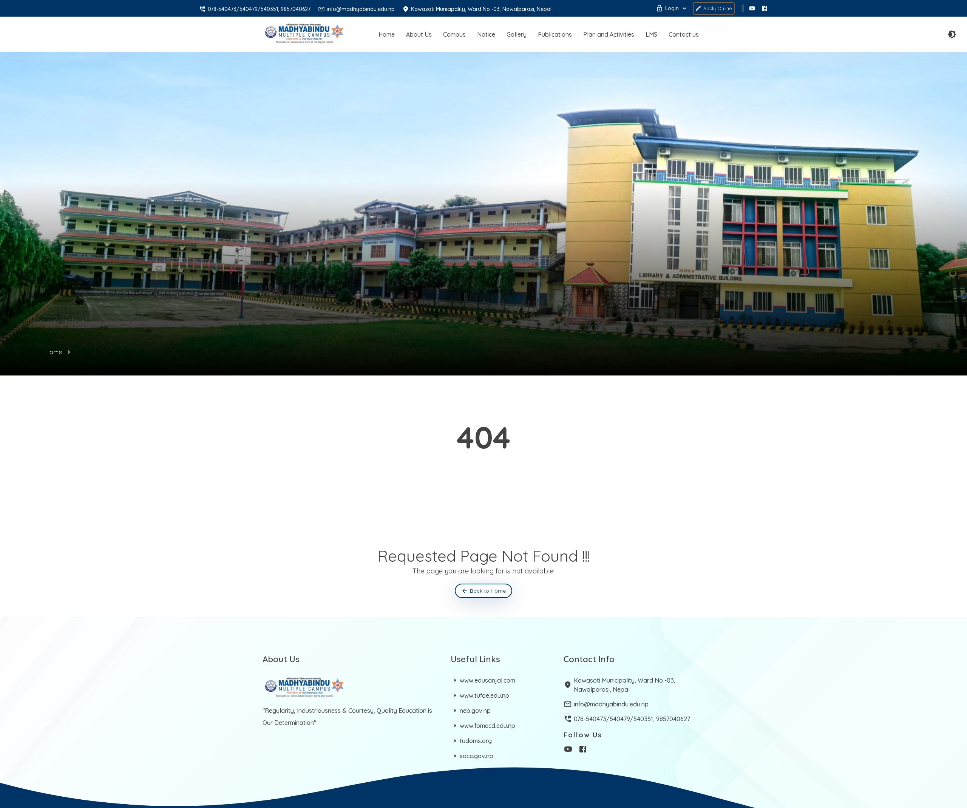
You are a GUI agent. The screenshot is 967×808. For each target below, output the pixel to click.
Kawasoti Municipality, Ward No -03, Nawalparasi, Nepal (624, 685)
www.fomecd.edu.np (487, 725)
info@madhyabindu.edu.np (611, 704)
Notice (486, 34)
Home (386, 34)
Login (672, 8)
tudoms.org (476, 741)
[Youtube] (752, 8)
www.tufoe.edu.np (484, 695)
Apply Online (718, 8)
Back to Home (488, 590)
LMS (651, 34)
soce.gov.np (476, 756)
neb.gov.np (475, 710)
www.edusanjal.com (487, 680)
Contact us (684, 34)
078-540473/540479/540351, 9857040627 (632, 719)
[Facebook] (764, 8)
